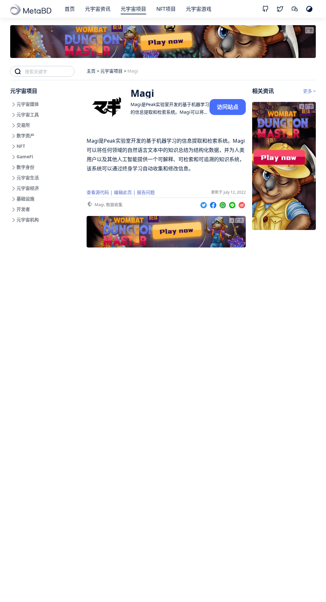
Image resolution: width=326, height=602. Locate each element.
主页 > (93, 71)
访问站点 (227, 107)
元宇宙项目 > (113, 71)
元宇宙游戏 (198, 8)
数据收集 (114, 204)
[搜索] (18, 71)
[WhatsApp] (223, 204)
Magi (99, 204)
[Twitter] (204, 204)
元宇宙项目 (133, 8)
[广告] (284, 228)
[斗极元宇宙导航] (31, 10)
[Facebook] (214, 204)
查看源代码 (98, 192)
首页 (70, 8)
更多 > (309, 91)
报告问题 (146, 192)
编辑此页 (123, 192)
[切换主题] (309, 8)
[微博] (242, 204)
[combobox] (49, 71)
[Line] (233, 204)
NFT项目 (166, 8)
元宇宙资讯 (97, 8)
